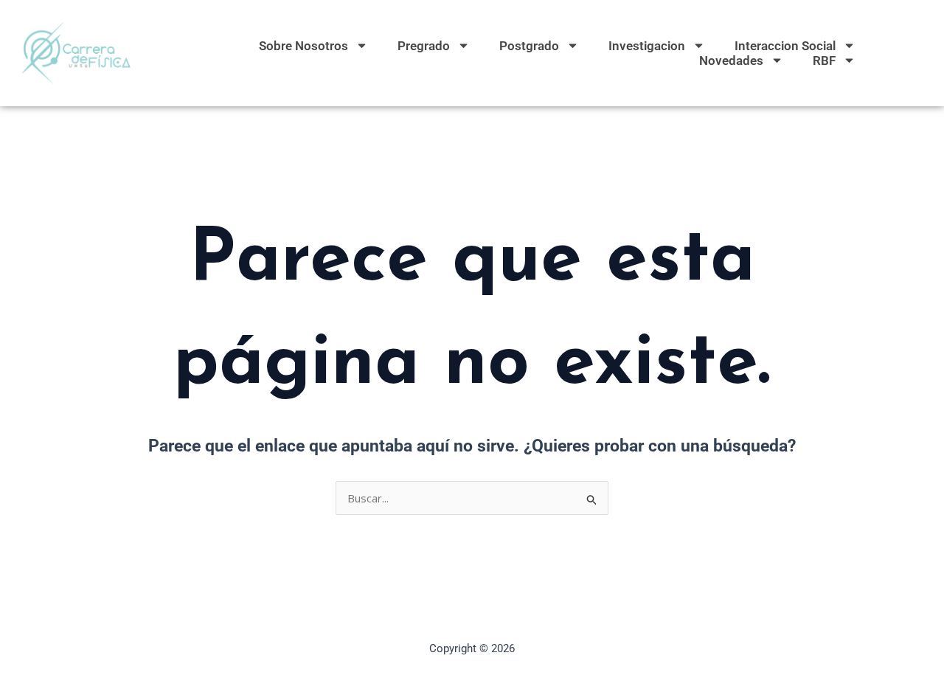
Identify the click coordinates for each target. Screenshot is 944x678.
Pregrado (424, 45)
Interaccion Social (785, 45)
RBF (824, 60)
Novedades (731, 60)
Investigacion (646, 45)
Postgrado (529, 45)
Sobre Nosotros (303, 45)
